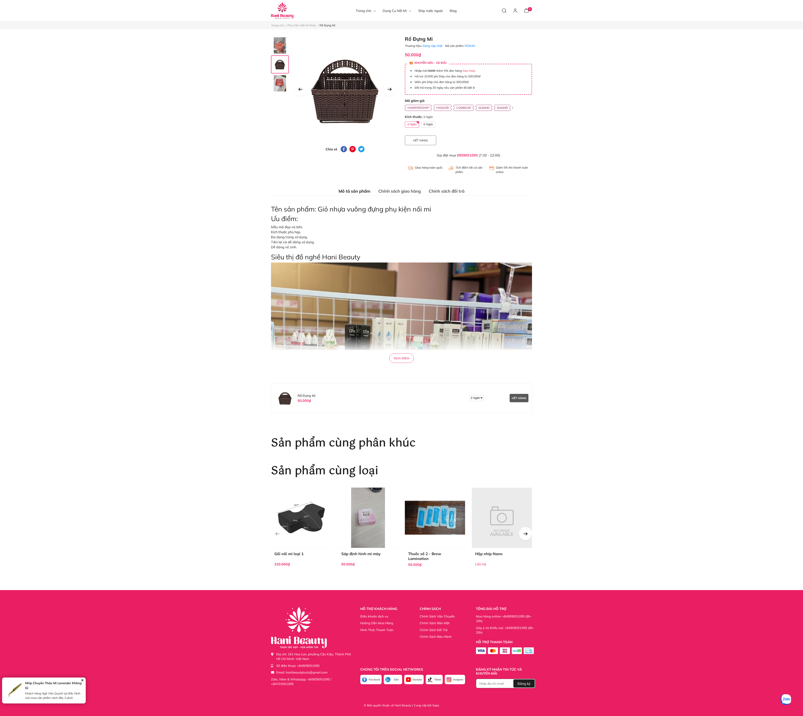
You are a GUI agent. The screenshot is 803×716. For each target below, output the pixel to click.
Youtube (417, 679)
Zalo (396, 679)
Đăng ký (524, 683)
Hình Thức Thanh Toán (377, 630)
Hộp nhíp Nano (489, 553)
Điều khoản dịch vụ (374, 616)
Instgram (458, 679)
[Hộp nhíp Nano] (502, 518)
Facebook (374, 679)
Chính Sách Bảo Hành (436, 637)
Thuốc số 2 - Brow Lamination (424, 556)
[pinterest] (352, 149)
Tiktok (437, 679)
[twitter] (361, 149)
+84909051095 (308, 666)
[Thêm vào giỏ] (296, 527)
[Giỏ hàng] (526, 10)
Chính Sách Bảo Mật (434, 623)
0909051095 (467, 155)
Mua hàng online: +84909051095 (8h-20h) (504, 618)
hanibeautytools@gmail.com (306, 672)
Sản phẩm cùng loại (324, 471)
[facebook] (344, 149)
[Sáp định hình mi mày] (368, 518)
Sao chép (469, 71)
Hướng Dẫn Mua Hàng (376, 623)
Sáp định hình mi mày (361, 553)
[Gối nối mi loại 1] (301, 518)
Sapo (435, 705)
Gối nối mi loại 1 (289, 553)
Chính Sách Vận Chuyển (437, 616)
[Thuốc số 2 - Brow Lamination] (435, 518)
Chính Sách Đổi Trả (434, 630)
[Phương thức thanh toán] (505, 650)
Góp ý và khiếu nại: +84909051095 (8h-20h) (505, 630)
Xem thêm (401, 358)
